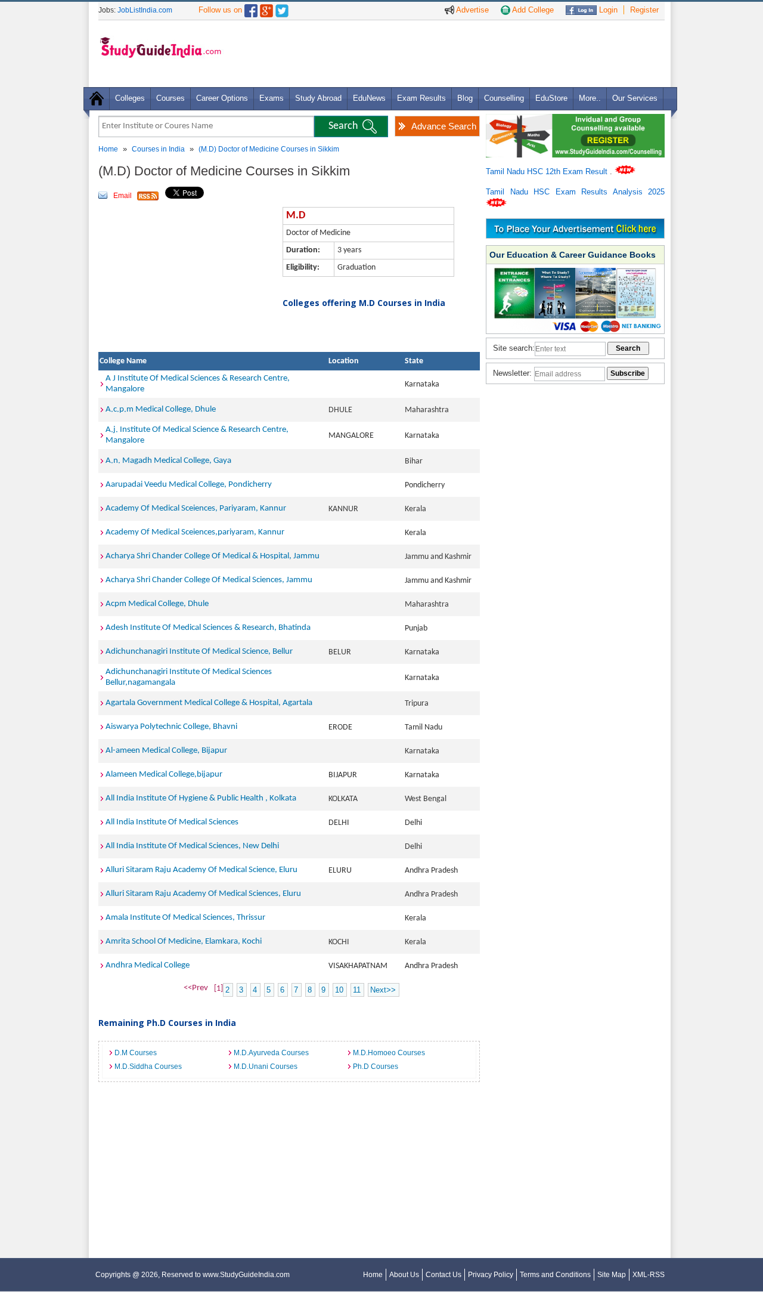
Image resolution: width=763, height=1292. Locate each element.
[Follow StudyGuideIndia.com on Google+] (266, 8)
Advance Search (443, 126)
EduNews (369, 98)
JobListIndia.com (144, 10)
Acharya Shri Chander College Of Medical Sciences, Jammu (209, 580)
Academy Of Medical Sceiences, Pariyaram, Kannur (196, 508)
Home (108, 149)
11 (357, 989)
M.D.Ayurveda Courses (271, 1053)
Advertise (471, 9)
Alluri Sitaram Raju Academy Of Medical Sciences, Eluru (203, 893)
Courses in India (158, 149)
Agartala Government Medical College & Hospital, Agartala (209, 702)
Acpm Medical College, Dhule (157, 603)
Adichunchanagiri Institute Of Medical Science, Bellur (199, 651)
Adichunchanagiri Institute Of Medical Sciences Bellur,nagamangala (189, 677)
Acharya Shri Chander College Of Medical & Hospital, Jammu (213, 556)
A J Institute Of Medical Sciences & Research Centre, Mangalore (198, 384)
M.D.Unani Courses (265, 1066)
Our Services (634, 98)
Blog (465, 98)
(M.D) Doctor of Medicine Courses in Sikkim (268, 149)
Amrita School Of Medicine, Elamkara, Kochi (184, 941)
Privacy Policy (490, 1275)
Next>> (383, 989)
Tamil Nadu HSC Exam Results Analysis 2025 (575, 191)
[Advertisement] (446, 53)
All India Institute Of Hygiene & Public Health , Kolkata (201, 798)
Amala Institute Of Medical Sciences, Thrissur (185, 917)
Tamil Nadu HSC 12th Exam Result (548, 171)
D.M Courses (135, 1053)
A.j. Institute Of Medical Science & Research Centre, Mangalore (197, 435)
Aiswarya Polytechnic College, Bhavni (171, 726)
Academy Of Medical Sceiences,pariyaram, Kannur (195, 532)
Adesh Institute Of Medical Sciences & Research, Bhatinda (208, 627)
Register (644, 9)
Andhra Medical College (148, 965)
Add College (532, 9)
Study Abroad (318, 98)
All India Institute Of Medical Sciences (172, 822)
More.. (590, 98)
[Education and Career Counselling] (575, 120)
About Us (404, 1275)
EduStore (551, 98)
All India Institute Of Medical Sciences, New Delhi (192, 846)
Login (607, 9)
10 (339, 989)
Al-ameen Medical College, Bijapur (166, 750)
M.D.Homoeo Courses (389, 1053)
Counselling (504, 98)
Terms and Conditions (555, 1275)
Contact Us (443, 1275)
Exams (271, 98)
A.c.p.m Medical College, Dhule (161, 409)
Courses (170, 98)
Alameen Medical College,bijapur (164, 774)
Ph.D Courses (375, 1066)
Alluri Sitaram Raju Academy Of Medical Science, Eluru (201, 870)
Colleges (130, 98)
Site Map (611, 1275)
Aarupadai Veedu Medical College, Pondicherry (189, 484)
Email (122, 195)
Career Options (222, 98)
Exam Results (421, 98)
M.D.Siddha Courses (148, 1066)
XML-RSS (648, 1275)
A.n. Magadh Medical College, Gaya (168, 460)
